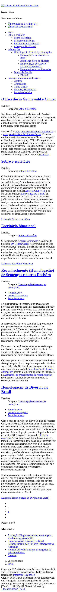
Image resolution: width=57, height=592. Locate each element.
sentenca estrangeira (18, 295)
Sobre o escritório (15, 161)
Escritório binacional (18, 226)
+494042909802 (10, 589)
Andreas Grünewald (35, 190)
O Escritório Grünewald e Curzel (28, 99)
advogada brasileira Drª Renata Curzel (22, 134)
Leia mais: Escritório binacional (17, 263)
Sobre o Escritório (28, 108)
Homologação (15, 292)
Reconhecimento (16, 298)
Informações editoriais (24, 574)
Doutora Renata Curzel (32, 193)
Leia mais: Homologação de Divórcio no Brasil (24, 497)
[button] (16, 35)
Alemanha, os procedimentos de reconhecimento (28, 374)
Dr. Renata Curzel (20, 243)
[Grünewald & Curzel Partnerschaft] (19, 5)
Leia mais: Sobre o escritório (15, 219)
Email (22, 589)
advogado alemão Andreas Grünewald (34, 131)
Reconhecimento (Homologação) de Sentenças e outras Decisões (27, 272)
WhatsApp (43, 154)
